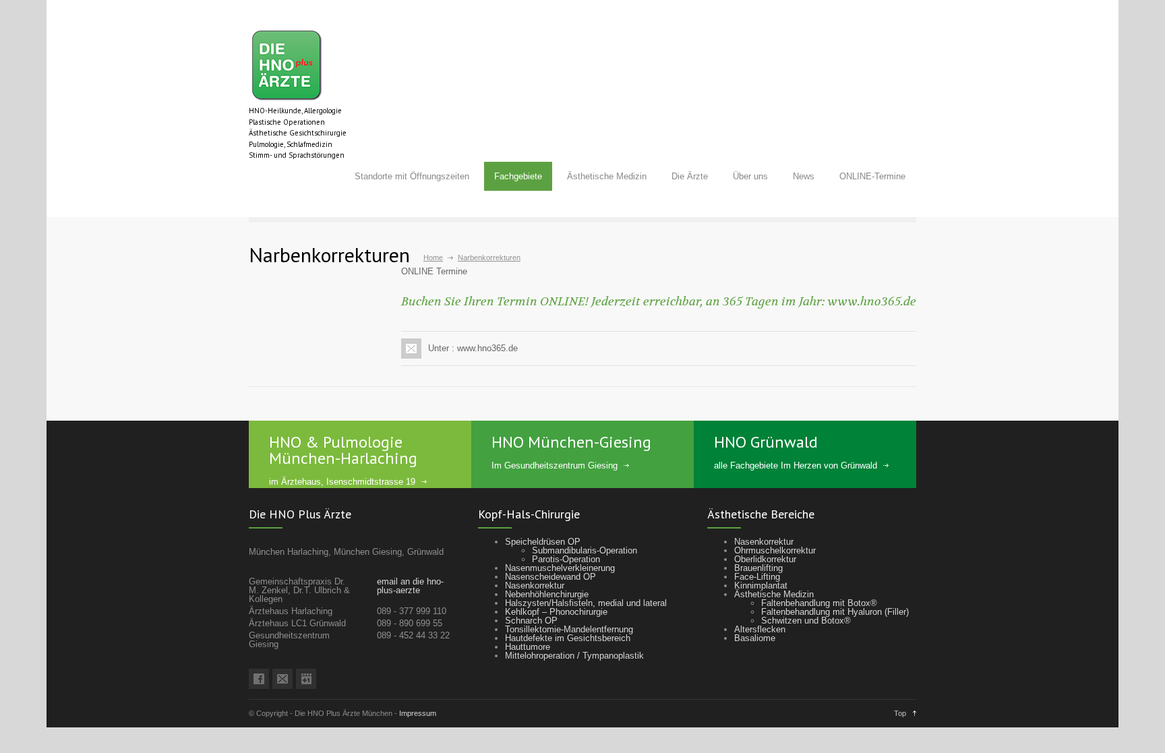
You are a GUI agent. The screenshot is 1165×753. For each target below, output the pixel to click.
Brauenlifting (758, 568)
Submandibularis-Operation (584, 550)
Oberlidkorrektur (765, 559)
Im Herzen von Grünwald (829, 465)
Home (433, 257)
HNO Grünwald (766, 441)
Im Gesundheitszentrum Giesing (554, 465)
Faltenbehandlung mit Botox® (819, 603)
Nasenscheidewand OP (550, 577)
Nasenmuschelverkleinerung (560, 568)
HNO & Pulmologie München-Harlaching (343, 450)
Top (900, 713)
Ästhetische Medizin (607, 176)
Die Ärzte (689, 176)
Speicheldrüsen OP (542, 542)
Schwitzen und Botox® (806, 620)
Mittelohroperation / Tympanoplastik (574, 656)
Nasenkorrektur (534, 585)
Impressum (417, 713)
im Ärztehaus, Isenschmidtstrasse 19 (342, 482)
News (803, 176)
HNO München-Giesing (571, 441)
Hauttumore (527, 647)
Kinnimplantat (760, 585)
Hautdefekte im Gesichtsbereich (567, 638)
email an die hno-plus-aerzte (410, 585)
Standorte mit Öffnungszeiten (412, 176)
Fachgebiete (518, 176)
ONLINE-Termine (872, 176)
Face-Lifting (757, 577)
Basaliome (754, 638)
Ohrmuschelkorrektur (775, 550)
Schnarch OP (531, 620)
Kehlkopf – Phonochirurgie (556, 612)
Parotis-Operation (566, 559)
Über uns (750, 176)
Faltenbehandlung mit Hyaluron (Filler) (835, 612)
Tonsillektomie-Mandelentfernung (569, 629)
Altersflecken (759, 629)
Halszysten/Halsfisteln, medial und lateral (586, 603)
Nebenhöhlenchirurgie (547, 594)
